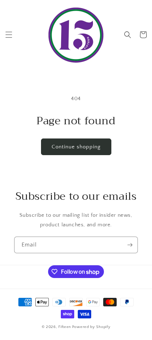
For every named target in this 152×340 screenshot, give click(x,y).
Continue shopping (76, 147)
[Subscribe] (130, 245)
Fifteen (64, 327)
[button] (9, 34)
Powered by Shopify (91, 327)
